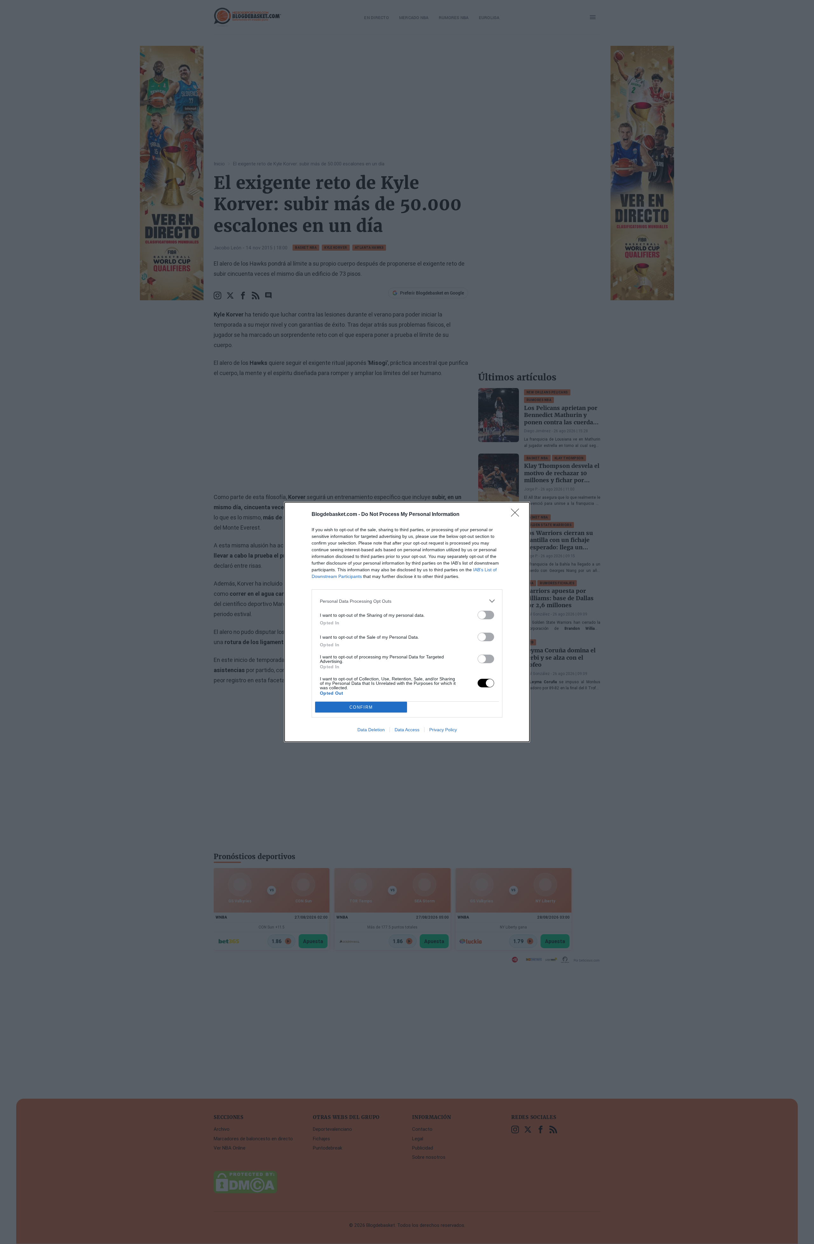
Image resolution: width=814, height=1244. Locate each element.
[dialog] (407, 622)
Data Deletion (371, 729)
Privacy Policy (443, 729)
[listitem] (407, 601)
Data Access (407, 729)
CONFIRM (361, 707)
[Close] (517, 515)
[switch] (486, 615)
